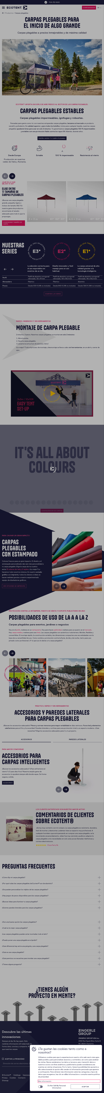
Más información (44, 1081)
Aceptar (85, 1087)
